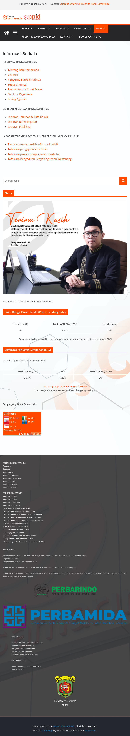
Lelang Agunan (17, 99)
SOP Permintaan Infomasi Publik (16, 529)
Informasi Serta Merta (11, 505)
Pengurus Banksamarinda (24, 80)
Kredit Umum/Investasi (12, 478)
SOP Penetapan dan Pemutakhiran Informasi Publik (23, 541)
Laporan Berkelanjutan (22, 122)
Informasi (80, 28)
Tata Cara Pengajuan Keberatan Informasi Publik (22, 514)
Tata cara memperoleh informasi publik (33, 144)
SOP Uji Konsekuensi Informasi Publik (18, 538)
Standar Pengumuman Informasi (16, 526)
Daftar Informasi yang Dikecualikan (17, 508)
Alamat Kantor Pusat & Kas (25, 89)
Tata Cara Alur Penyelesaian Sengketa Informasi (22, 517)
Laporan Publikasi (19, 127)
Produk (60, 28)
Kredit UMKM (8, 472)
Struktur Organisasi (20, 94)
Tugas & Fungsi (17, 84)
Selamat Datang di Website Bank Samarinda (85, 3)
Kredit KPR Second (10, 484)
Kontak (65, 36)
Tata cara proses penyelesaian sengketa (33, 154)
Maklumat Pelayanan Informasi (15, 523)
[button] (48, 28)
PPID (99, 28)
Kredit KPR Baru (9, 481)
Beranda (27, 28)
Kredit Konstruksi (10, 487)
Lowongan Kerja (90, 36)
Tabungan (7, 466)
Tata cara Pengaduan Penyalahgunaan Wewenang (40, 159)
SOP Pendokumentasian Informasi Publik (19, 535)
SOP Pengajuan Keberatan (13, 532)
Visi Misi (13, 75)
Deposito (6, 469)
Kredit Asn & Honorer (11, 475)
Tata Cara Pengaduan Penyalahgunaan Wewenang (23, 520)
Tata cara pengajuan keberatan (28, 149)
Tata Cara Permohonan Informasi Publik (19, 511)
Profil (42, 28)
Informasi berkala (10, 496)
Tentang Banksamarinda (23, 70)
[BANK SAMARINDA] (7, 33)
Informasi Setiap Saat (11, 502)
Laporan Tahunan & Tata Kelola (28, 117)
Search (123, 181)
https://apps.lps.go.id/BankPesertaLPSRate (65, 386)
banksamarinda (28, 645)
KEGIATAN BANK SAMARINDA (38, 36)
